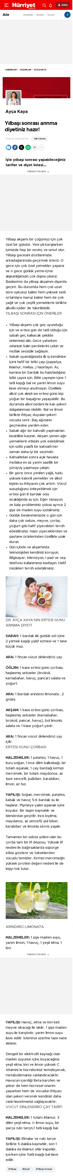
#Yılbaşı (12, 1169)
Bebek (40, 15)
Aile (6, 15)
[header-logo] (23, 5)
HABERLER (10, 70)
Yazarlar (25, 70)
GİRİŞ (64, 5)
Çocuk (50, 15)
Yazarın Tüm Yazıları (48, 97)
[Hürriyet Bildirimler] (51, 5)
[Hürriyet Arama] (44, 5)
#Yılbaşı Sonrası (44, 1169)
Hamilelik (28, 15)
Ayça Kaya (40, 70)
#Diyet (26, 1169)
